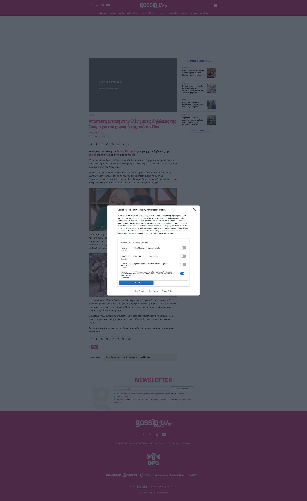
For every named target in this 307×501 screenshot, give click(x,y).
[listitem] (153, 242)
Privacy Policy (167, 291)
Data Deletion (140, 291)
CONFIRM (136, 283)
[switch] (183, 247)
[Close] (195, 210)
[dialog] (153, 250)
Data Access (153, 291)
